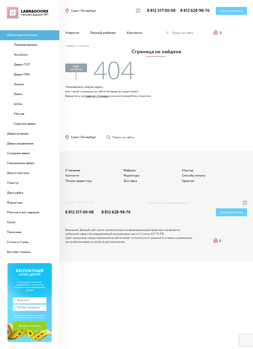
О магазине (72, 170)
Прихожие (14, 232)
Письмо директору (78, 181)
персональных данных (35, 317)
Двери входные (17, 133)
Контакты (134, 32)
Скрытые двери (25, 123)
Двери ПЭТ (22, 64)
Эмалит (19, 84)
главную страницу (97, 96)
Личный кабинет (103, 32)
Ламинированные (25, 45)
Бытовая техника (18, 252)
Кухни (11, 222)
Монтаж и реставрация (23, 212)
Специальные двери (20, 163)
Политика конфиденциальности (168, 203)
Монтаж (188, 170)
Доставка (130, 181)
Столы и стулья (17, 242)
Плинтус (13, 183)
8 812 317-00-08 (161, 11)
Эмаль (18, 94)
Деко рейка (15, 193)
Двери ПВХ (22, 74)
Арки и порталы (18, 173)
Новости (72, 32)
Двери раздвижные (20, 143)
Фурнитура (15, 202)
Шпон (18, 104)
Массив (19, 114)
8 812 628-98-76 (195, 11)
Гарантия (188, 181)
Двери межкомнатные (22, 35)
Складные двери (18, 153)
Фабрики (130, 170)
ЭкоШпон (21, 54)
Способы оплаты (193, 175)
